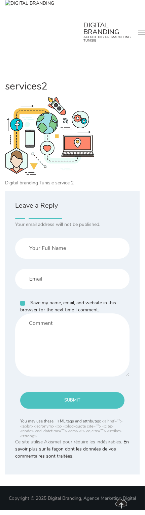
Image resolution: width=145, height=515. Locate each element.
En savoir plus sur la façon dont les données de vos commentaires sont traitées (72, 449)
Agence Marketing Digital (109, 498)
